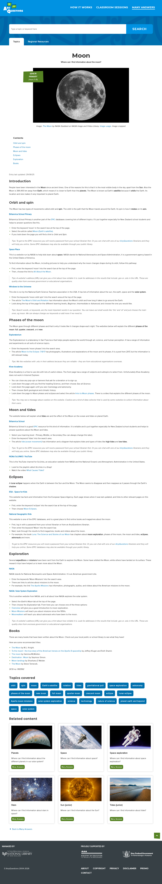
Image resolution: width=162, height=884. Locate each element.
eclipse (109, 693)
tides (79, 685)
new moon (41, 693)
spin (23, 685)
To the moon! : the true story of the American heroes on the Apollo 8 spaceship (46, 651)
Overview (16, 608)
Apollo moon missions (22, 701)
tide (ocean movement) (32, 441)
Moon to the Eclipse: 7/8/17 (33, 351)
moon (34, 685)
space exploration (118, 685)
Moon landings (18, 660)
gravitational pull (95, 685)
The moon (16, 654)
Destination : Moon (20, 657)
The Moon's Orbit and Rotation (35, 300)
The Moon (47, 126)
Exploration (18, 159)
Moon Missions (18, 611)
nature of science (106, 701)
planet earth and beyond (133, 701)
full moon (56, 693)
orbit (13, 685)
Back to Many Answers (22, 829)
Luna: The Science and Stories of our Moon (51, 534)
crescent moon (93, 693)
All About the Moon (42, 271)
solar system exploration (50, 701)
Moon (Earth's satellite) (43, 231)
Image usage (105, 126)
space (14, 709)
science (71, 701)
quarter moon (73, 693)
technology (86, 701)
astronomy (138, 685)
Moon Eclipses (30, 509)
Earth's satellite (49, 685)
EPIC (53, 219)
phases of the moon (20, 693)
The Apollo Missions (39, 585)
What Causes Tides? (35, 470)
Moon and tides (20, 151)
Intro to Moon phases (84, 393)
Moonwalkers (17, 614)
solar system (28, 709)
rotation (67, 685)
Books (16, 163)
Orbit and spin (19, 143)
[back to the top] (157, 836)
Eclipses (16, 155)
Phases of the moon (22, 147)
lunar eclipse (125, 693)
